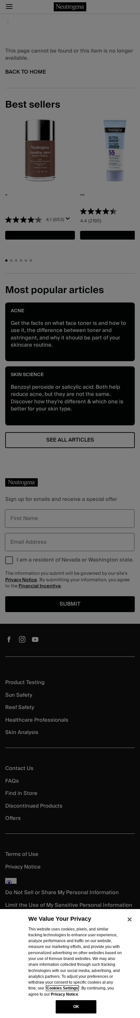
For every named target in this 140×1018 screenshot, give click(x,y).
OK (76, 1006)
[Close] (129, 919)
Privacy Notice (64, 994)
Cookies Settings (62, 988)
